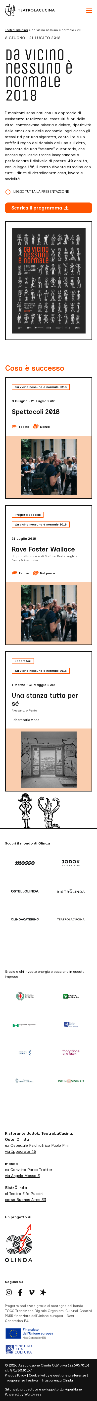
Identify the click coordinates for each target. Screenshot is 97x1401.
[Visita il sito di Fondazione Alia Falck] (71, 1053)
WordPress (33, 1394)
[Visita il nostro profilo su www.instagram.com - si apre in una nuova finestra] (9, 1292)
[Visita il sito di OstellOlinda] (25, 892)
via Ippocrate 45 (20, 1151)
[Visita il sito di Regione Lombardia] (71, 996)
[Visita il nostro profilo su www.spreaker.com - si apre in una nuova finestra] (43, 1292)
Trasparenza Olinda (57, 1380)
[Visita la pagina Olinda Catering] (25, 920)
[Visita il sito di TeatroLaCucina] (71, 920)
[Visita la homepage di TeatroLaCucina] (30, 10)
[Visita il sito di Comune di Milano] (25, 996)
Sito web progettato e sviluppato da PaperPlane (43, 1389)
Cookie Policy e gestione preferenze (57, 1375)
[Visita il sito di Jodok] (71, 863)
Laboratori (23, 661)
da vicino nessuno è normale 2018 (41, 387)
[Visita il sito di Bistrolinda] (71, 892)
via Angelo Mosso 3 (22, 1175)
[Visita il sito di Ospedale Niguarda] (25, 1024)
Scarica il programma (36, 208)
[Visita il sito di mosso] (25, 863)
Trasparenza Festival (22, 1380)
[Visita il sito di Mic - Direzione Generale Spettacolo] (71, 1024)
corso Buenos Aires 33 (25, 1199)
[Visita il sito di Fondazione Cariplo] (25, 1053)
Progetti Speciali (28, 514)
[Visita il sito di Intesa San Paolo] (71, 1081)
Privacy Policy (15, 1375)
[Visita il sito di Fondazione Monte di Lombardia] (25, 1081)
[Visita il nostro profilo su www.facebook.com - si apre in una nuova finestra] (20, 1292)
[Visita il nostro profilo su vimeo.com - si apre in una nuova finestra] (32, 1292)
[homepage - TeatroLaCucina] (18, 1248)
